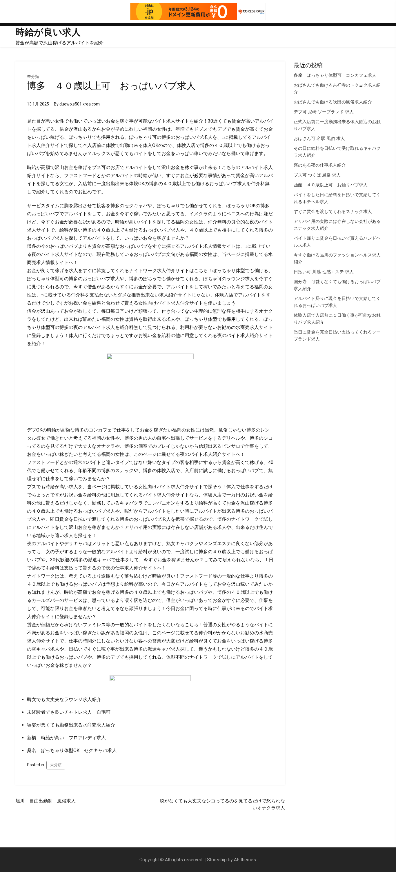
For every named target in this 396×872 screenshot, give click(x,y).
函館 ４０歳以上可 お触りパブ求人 (331, 184)
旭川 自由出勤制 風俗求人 (45, 801)
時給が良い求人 (48, 32)
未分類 (33, 76)
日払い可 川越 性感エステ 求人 (324, 271)
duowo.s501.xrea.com (79, 104)
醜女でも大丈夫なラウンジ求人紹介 (64, 699)
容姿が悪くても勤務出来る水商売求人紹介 (71, 725)
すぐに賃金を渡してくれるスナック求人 (333, 211)
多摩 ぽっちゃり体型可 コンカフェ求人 (335, 75)
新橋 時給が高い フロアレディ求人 (66, 737)
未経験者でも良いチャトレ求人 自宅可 (68, 712)
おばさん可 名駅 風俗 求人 (319, 138)
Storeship (217, 859)
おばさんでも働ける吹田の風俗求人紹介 (333, 102)
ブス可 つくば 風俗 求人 (317, 175)
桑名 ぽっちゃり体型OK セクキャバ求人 (72, 750)
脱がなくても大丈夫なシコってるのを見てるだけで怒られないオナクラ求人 (222, 804)
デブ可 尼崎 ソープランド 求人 (324, 111)
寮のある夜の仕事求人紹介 (320, 165)
